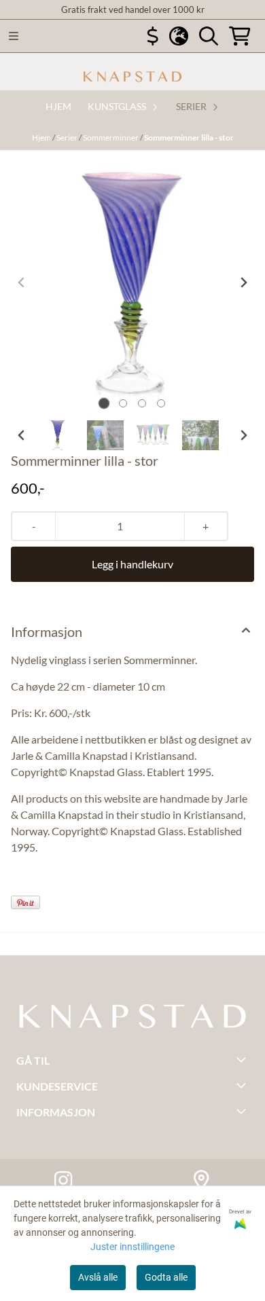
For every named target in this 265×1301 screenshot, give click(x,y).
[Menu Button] (13, 36)
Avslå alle (98, 1277)
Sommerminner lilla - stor (189, 137)
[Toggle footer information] (243, 1059)
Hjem (42, 137)
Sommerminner (111, 137)
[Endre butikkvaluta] (152, 36)
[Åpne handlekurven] (240, 36)
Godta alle (166, 1277)
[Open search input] (208, 35)
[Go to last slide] (22, 435)
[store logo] (132, 77)
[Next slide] (243, 282)
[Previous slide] (22, 282)
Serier (67, 137)
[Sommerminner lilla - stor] (132, 282)
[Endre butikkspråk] (179, 36)
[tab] (104, 403)
